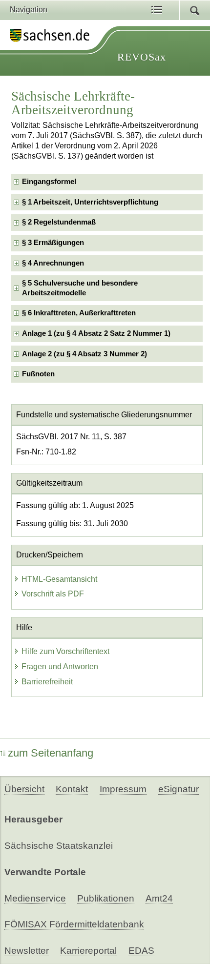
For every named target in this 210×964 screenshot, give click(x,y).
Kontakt (72, 789)
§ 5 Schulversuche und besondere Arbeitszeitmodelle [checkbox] (80, 287)
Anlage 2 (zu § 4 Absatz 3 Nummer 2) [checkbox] (84, 354)
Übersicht (24, 789)
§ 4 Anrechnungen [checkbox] (53, 263)
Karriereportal (88, 950)
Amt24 (159, 898)
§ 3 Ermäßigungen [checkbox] (53, 242)
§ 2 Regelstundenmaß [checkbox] (59, 222)
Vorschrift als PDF (52, 594)
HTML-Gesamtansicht (59, 579)
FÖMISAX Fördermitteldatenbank (74, 924)
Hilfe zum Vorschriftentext (65, 651)
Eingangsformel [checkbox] (49, 181)
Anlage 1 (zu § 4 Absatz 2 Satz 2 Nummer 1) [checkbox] (96, 333)
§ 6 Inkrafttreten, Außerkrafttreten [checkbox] (79, 313)
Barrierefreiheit (47, 681)
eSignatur (178, 789)
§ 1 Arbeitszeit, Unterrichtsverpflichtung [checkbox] (90, 202)
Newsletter (26, 950)
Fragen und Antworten (59, 666)
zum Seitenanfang (50, 753)
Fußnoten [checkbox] (38, 374)
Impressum (123, 789)
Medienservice (35, 898)
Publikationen (105, 898)
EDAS (141, 950)
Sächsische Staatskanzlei (58, 846)
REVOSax (141, 57)
